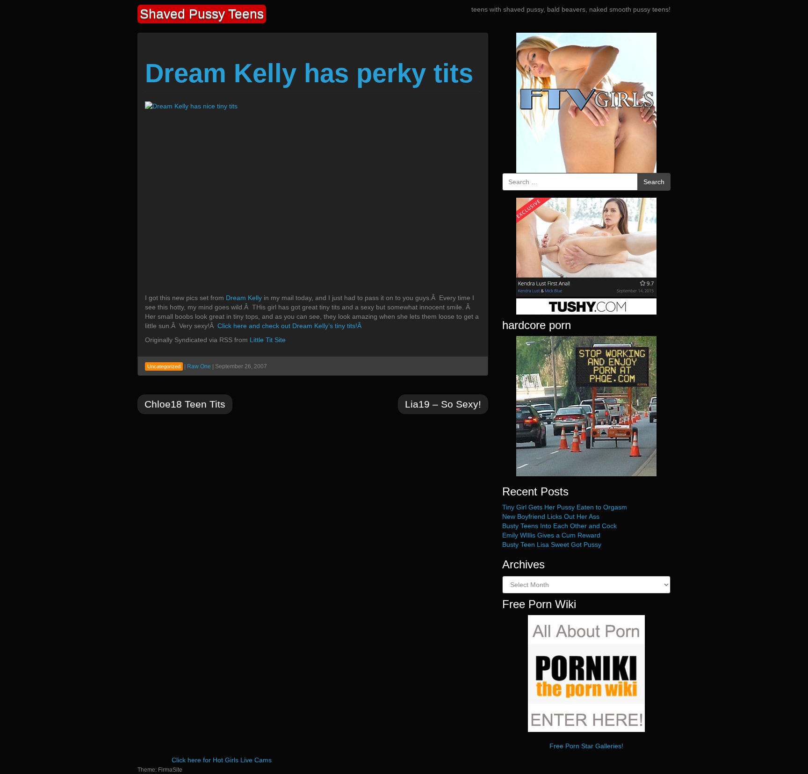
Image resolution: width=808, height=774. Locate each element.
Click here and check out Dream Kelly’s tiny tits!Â (290, 326)
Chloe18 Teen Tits (184, 404)
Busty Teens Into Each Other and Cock (559, 526)
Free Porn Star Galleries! (586, 746)
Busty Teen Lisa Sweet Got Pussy (551, 544)
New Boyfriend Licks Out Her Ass (550, 516)
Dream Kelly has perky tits (309, 73)
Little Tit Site (268, 340)
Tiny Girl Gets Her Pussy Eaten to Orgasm (564, 507)
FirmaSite (170, 770)
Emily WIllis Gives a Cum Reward (551, 535)
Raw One (199, 366)
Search (653, 182)
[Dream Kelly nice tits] (238, 194)
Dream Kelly (244, 297)
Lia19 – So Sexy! (443, 404)
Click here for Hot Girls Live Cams (222, 760)
